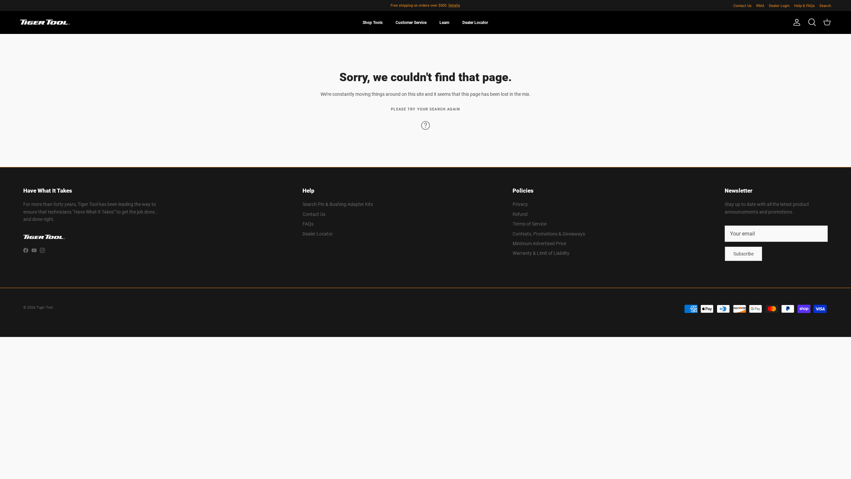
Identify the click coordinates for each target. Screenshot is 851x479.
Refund (520, 214)
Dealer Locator (475, 22)
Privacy (520, 204)
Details (454, 5)
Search (825, 5)
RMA (760, 5)
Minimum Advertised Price (539, 243)
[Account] (795, 22)
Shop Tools (373, 22)
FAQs (308, 224)
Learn (444, 22)
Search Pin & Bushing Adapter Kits (338, 204)
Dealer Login (779, 5)
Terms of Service (530, 224)
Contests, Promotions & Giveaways (549, 234)
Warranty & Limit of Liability (541, 253)
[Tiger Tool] (45, 22)
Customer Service (411, 22)
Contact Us (742, 5)
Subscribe (743, 253)
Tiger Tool (45, 307)
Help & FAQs (804, 5)
